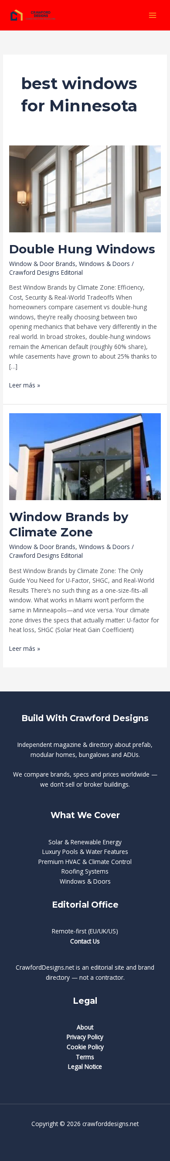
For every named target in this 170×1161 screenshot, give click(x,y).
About (85, 1027)
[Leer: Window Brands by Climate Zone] (85, 456)
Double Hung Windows (82, 249)
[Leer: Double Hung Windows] (85, 188)
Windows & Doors (104, 263)
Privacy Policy (85, 1037)
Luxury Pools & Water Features (85, 851)
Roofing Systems (85, 871)
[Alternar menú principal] (153, 15)
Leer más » (24, 385)
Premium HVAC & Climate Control (85, 861)
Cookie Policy (85, 1047)
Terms (85, 1057)
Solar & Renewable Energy (85, 842)
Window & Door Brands (42, 263)
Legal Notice (85, 1066)
